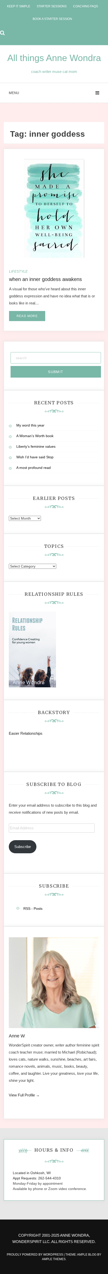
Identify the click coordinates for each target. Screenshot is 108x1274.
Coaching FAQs (85, 6)
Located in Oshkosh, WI (32, 1173)
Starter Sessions (52, 6)
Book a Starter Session (52, 19)
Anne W (17, 1035)
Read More (27, 316)
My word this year (30, 425)
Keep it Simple (18, 6)
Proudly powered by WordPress (35, 1254)
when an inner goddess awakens (45, 279)
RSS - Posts (32, 909)
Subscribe (22, 846)
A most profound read (33, 468)
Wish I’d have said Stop (34, 457)
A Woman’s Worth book (34, 436)
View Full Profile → (24, 1095)
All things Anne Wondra (54, 58)
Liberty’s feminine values (36, 446)
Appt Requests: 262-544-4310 (37, 1178)
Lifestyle (18, 271)
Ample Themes (54, 1259)
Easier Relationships (26, 733)
